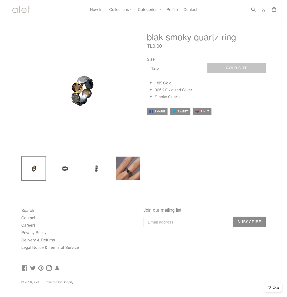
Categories (150, 9)
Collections (122, 9)
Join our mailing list (162, 210)
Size (151, 59)
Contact (190, 9)
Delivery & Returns (38, 240)
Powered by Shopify (58, 282)
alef (36, 282)
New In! (97, 9)
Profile (172, 9)
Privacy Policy (33, 232)
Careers (28, 225)
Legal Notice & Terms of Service (50, 247)
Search (27, 210)
